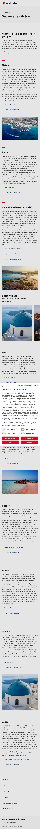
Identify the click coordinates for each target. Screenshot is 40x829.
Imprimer (36, 385)
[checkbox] (23, 429)
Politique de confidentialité (25, 385)
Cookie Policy (10, 420)
